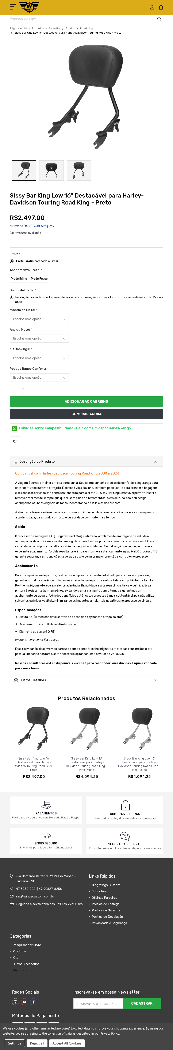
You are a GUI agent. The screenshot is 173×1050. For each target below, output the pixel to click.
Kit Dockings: (21, 349)
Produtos (19, 951)
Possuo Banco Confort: (29, 369)
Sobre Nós (99, 891)
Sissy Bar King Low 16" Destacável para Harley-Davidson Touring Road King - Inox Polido (86, 764)
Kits (15, 958)
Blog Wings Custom (106, 885)
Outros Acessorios (26, 964)
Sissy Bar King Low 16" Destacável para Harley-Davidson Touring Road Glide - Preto (34, 764)
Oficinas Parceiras (104, 898)
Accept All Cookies (67, 1043)
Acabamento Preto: (26, 270)
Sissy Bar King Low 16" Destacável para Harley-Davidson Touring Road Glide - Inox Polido (139, 764)
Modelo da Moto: (23, 310)
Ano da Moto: (21, 329)
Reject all (37, 1043)
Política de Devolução (107, 917)
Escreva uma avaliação (25, 233)
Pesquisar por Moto (27, 945)
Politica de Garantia (106, 910)
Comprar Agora (86, 414)
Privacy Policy (109, 1033)
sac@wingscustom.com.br (35, 896)
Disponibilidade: (23, 290)
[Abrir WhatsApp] (10, 1039)
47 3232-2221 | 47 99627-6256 (39, 889)
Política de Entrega (105, 904)
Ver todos (20, 970)
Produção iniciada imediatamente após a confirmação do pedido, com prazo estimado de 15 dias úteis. (89, 299)
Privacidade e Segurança (109, 923)
